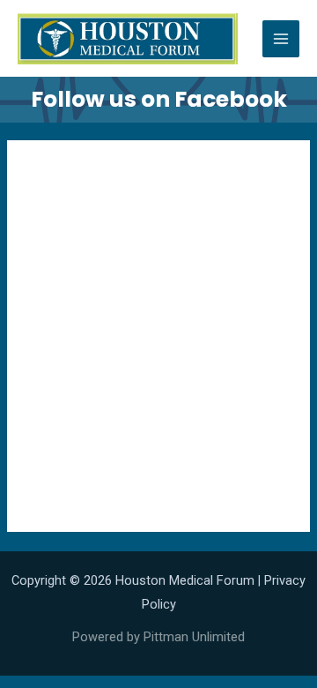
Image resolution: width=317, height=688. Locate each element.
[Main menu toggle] (280, 38)
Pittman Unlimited (194, 637)
